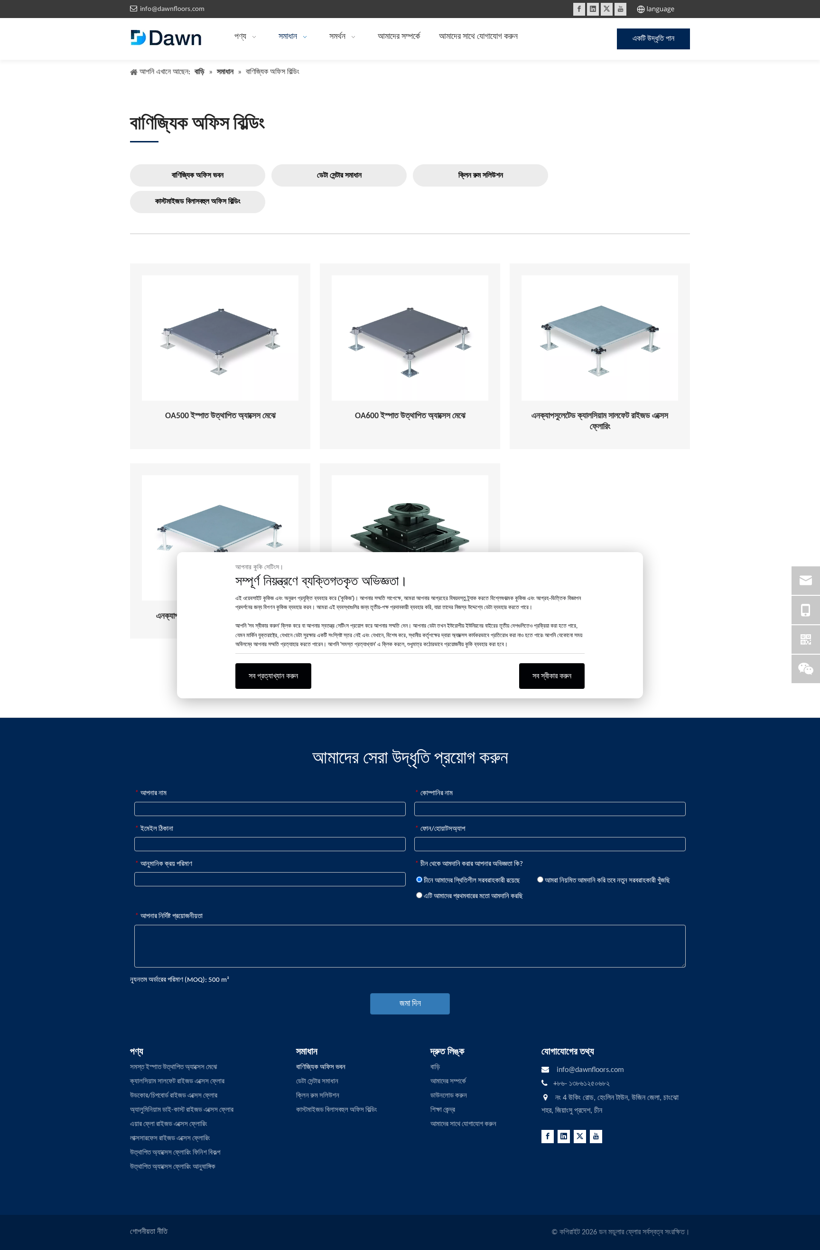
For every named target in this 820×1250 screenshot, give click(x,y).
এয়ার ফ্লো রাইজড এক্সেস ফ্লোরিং (168, 1124)
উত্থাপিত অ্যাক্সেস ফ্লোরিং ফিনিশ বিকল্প (175, 1152)
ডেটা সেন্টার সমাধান (339, 175)
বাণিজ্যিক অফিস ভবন (198, 175)
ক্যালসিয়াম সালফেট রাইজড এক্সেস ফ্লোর (177, 1081)
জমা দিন (410, 1003)
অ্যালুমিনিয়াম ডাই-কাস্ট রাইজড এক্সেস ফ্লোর (181, 1110)
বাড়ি (435, 1067)
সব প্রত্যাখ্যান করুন (273, 676)
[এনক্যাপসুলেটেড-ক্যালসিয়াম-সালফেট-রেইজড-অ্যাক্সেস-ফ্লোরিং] (600, 338)
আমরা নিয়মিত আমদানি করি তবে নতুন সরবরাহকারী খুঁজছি (606, 880)
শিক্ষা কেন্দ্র (442, 1110)
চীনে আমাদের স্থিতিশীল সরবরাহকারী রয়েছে (471, 880)
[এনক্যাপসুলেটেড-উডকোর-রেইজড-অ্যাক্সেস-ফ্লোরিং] (220, 538)
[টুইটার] (607, 9)
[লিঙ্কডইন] (593, 9)
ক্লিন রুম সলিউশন (480, 175)
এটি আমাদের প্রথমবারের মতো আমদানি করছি (472, 896)
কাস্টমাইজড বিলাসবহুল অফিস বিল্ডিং (198, 202)
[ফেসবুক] (579, 9)
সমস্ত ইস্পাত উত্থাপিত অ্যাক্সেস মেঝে (173, 1067)
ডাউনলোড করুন (448, 1096)
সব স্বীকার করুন (551, 676)
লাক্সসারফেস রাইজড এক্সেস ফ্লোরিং (170, 1138)
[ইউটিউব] (620, 9)
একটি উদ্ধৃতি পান (653, 39)
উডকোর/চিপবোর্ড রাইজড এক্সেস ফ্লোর (173, 1096)
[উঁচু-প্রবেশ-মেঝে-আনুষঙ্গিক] (410, 538)
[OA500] (220, 338)
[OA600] (410, 338)
